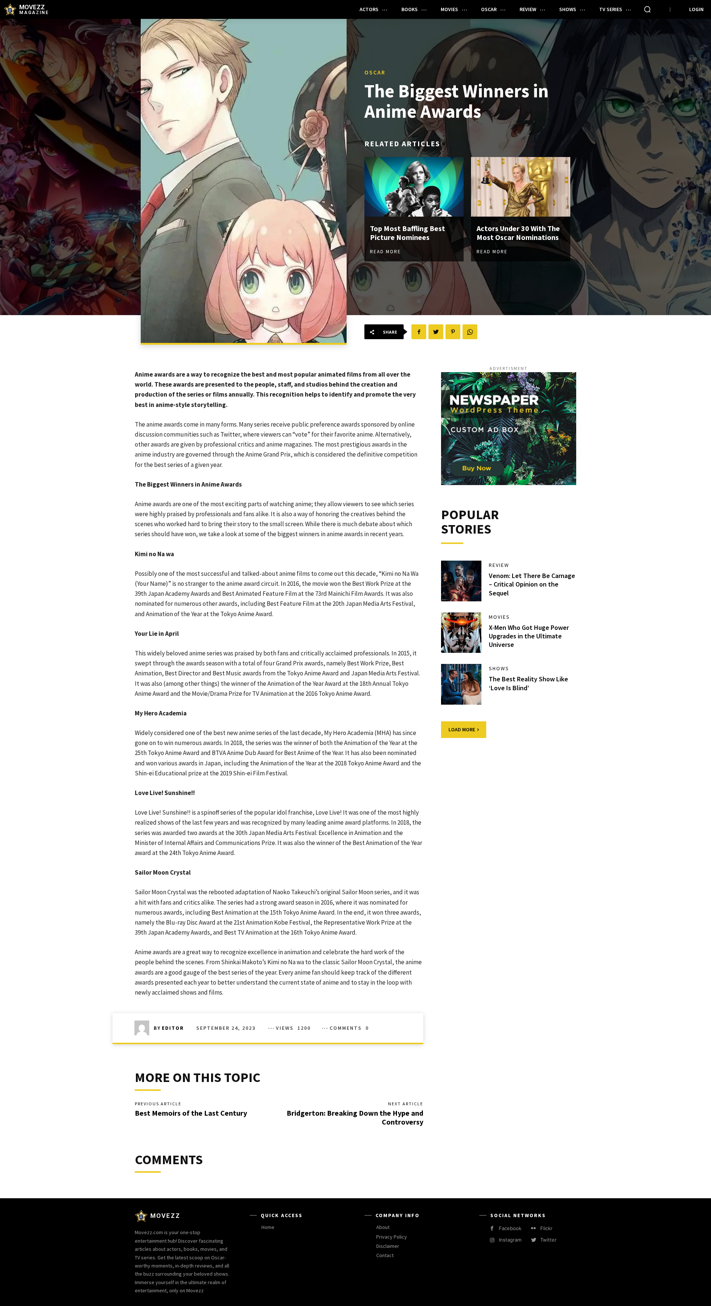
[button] (647, 9)
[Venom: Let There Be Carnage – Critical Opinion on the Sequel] (461, 581)
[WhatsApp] (470, 331)
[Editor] (144, 1028)
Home (267, 1227)
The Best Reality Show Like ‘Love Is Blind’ (528, 683)
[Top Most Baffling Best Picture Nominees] (414, 187)
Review (499, 565)
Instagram (510, 1240)
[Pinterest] (452, 331)
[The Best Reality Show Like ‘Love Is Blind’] (461, 684)
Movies (499, 616)
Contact (385, 1255)
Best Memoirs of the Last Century (191, 1113)
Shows (499, 668)
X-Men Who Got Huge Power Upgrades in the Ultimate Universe (529, 636)
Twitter (548, 1240)
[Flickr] (533, 1228)
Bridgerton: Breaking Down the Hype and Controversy (355, 1117)
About (383, 1227)
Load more (461, 729)
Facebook (510, 1228)
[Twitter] (435, 331)
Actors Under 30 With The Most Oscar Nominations (518, 233)
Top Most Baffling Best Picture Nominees (407, 233)
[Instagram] (492, 1240)
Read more (385, 251)
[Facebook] (418, 331)
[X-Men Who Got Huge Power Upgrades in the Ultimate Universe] (461, 632)
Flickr (546, 1228)
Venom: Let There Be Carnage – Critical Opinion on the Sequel (532, 584)
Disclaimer (387, 1246)
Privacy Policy (391, 1236)
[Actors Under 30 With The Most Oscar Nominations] (520, 187)
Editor (173, 1028)
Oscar (374, 72)
